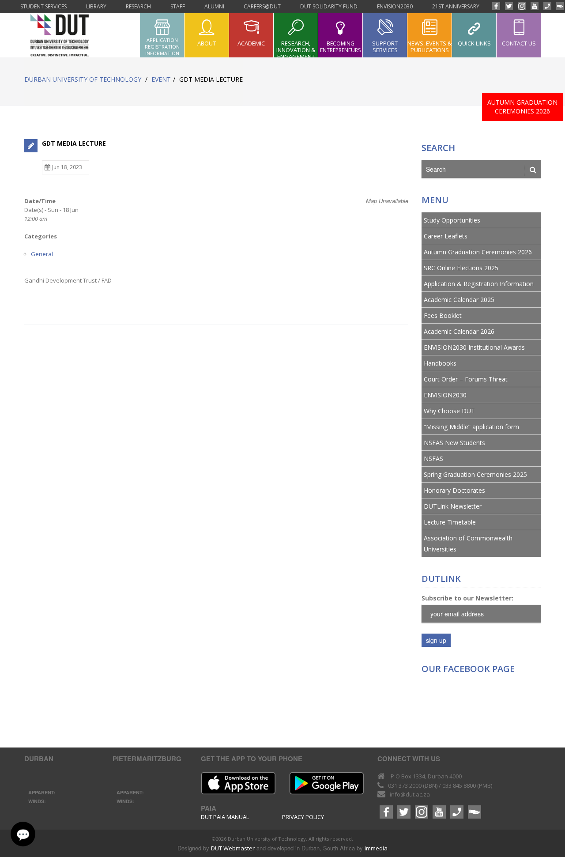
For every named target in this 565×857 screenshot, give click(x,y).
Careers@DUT (262, 6)
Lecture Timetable (450, 522)
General (42, 254)
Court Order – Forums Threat (466, 379)
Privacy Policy (303, 817)
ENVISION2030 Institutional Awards (474, 347)
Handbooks (440, 363)
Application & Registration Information (479, 283)
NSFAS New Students (454, 442)
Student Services (43, 6)
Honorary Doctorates (454, 490)
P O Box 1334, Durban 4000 (426, 776)
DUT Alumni (560, 8)
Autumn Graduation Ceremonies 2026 (478, 252)
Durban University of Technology (82, 79)
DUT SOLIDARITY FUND (329, 6)
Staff (177, 6)
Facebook (496, 8)
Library (96, 6)
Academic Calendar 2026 (459, 331)
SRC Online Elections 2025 (461, 268)
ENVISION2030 (395, 6)
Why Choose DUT (449, 411)
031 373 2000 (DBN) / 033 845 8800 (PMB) (440, 785)
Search (438, 147)
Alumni (214, 6)
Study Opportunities (452, 220)
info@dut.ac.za (410, 794)
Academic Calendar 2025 (459, 299)
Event (161, 79)
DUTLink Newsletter (453, 506)
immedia (376, 848)
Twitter (509, 8)
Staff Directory (547, 8)
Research (138, 6)
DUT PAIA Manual (225, 817)
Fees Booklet (443, 315)
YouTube (535, 8)
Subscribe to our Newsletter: (467, 598)
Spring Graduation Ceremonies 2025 (475, 474)
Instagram (522, 8)
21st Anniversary (455, 6)
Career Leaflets (445, 236)
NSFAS (433, 458)
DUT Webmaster (233, 848)
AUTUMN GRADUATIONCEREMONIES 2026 (522, 106)
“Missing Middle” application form (471, 427)
